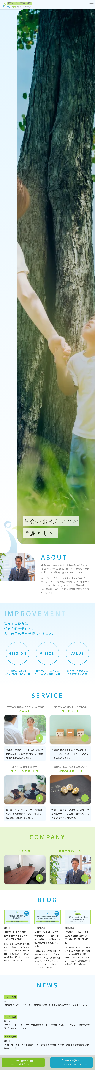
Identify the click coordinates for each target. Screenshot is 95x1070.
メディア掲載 (10, 996)
